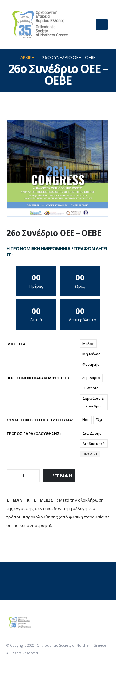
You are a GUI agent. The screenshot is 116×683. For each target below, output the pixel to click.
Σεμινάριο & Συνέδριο (93, 402)
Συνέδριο (90, 388)
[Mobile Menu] (102, 24)
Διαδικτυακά (93, 443)
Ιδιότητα (15, 343)
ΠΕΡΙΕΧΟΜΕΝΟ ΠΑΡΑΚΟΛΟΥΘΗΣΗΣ (38, 378)
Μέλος (88, 343)
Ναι (85, 419)
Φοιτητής (90, 364)
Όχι (99, 419)
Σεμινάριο (91, 377)
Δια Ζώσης (91, 433)
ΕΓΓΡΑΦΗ (62, 475)
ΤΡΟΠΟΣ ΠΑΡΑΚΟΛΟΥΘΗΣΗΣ (33, 433)
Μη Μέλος (91, 353)
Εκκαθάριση (90, 454)
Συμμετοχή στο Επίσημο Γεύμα (39, 419)
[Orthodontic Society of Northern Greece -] (38, 24)
